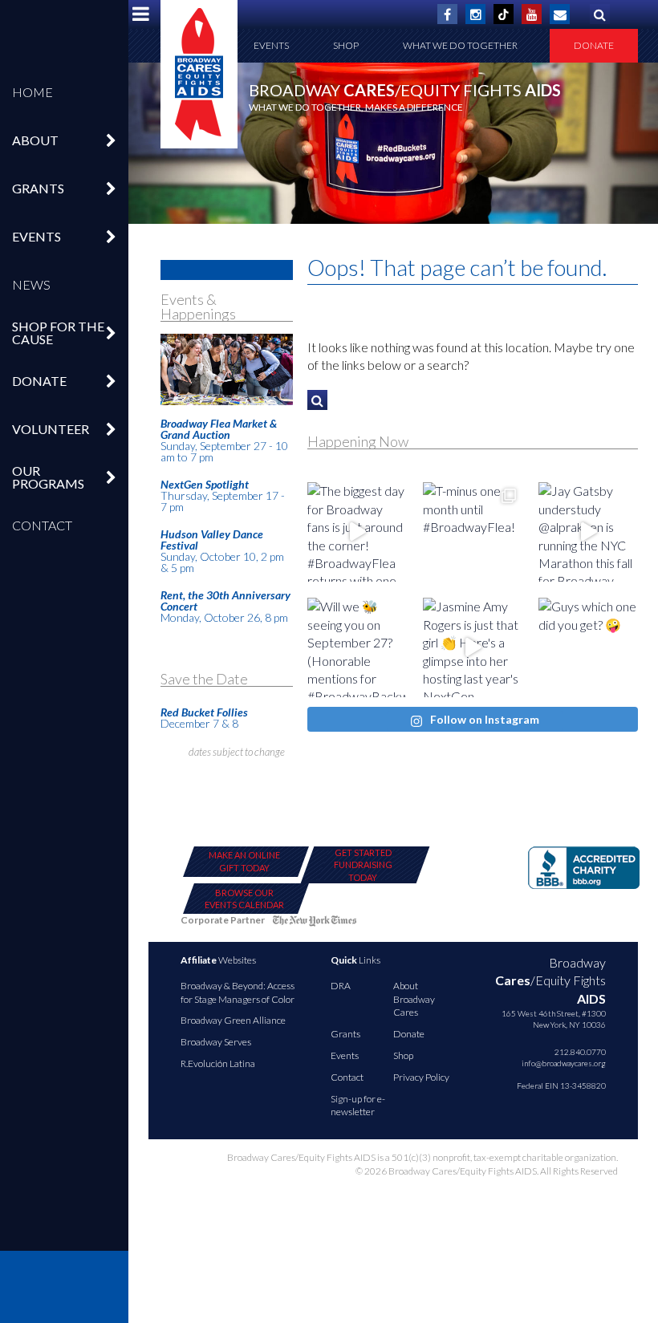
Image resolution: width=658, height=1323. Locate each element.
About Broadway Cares (414, 999)
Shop (346, 45)
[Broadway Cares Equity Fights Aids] (199, 74)
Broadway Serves (216, 1042)
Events (271, 45)
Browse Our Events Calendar (244, 898)
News (31, 284)
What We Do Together (460, 45)
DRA (341, 986)
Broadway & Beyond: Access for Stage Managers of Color (237, 992)
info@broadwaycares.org (564, 1063)
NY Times (314, 923)
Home (32, 91)
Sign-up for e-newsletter (358, 1105)
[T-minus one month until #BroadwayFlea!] (472, 532)
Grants (345, 1034)
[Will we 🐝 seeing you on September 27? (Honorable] (357, 647)
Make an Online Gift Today (244, 861)
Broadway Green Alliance (233, 1020)
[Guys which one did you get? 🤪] (588, 647)
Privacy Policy (421, 1077)
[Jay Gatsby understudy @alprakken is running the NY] (588, 532)
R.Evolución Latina (218, 1063)
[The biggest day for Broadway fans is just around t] (357, 532)
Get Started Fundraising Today (363, 865)
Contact (42, 525)
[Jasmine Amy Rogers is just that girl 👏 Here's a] (472, 647)
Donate (594, 45)
